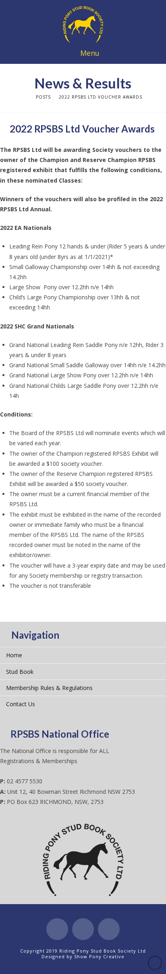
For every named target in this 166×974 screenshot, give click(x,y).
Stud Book (19, 671)
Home (14, 655)
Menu (90, 53)
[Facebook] (57, 929)
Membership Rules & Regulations (49, 688)
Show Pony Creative (99, 956)
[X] (83, 929)
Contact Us (20, 704)
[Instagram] (109, 929)
